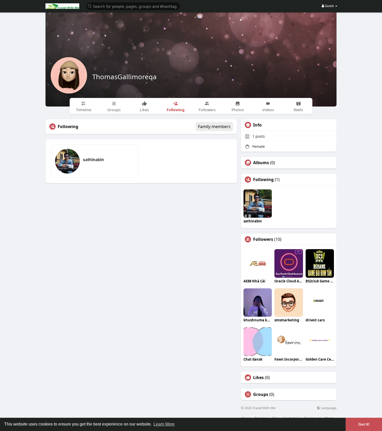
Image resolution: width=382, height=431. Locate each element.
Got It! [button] (364, 424)
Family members (214, 126)
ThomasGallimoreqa (124, 76)
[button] (133, 6)
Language (328, 408)
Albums (261, 163)
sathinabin (93, 159)
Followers (263, 239)
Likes (258, 377)
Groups (260, 394)
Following (263, 179)
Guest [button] (329, 5)
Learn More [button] (164, 424)
